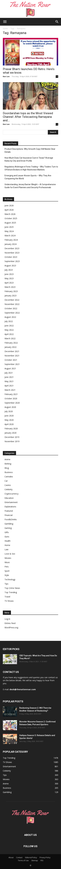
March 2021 (10, 390)
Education (9, 498)
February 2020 (11, 428)
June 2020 (9, 415)
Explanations (10, 506)
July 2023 (9, 269)
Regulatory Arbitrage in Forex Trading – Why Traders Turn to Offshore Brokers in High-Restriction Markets (31, 168)
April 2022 (9, 334)
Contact (19, 857)
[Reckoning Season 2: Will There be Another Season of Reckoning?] (10, 711)
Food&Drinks (11, 519)
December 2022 (12, 299)
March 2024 (10, 235)
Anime (7, 459)
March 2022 (10, 338)
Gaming (8, 528)
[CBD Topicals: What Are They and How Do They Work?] (10, 659)
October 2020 (11, 398)
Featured (9, 510)
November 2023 (12, 252)
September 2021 (12, 364)
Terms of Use (23, 860)
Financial (8, 515)
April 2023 (9, 282)
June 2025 (9, 227)
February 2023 (11, 291)
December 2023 (12, 248)
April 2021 (9, 385)
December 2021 (12, 351)
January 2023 (10, 295)
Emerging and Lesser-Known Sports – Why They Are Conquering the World (28, 177)
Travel (7, 596)
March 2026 (10, 214)
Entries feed (10, 623)
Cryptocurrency (11, 493)
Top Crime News (12, 588)
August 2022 (10, 317)
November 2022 (12, 304)
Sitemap (34, 860)
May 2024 (9, 231)
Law (6, 549)
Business (9, 472)
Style (7, 575)
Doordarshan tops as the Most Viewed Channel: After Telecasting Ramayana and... (28, 117)
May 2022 (9, 330)
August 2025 (10, 222)
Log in (7, 619)
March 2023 (10, 287)
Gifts (7, 532)
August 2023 (10, 265)
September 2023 (12, 261)
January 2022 (10, 347)
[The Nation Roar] (30, 9)
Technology (10, 579)
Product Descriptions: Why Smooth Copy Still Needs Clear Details (30, 150)
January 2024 (10, 244)
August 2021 (10, 368)
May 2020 (9, 420)
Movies (8, 558)
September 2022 (12, 312)
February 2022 (11, 342)
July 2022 (9, 321)
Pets (7, 566)
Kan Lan (6, 76)
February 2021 (11, 394)
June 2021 (9, 377)
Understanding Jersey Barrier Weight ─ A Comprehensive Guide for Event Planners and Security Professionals (30, 186)
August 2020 (10, 407)
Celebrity (8, 489)
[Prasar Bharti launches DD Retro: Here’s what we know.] (30, 51)
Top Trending (11, 592)
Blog (7, 468)
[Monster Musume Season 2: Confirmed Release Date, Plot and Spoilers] (10, 725)
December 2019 (12, 437)
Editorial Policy (31, 857)
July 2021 (9, 372)
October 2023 (11, 257)
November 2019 (12, 441)
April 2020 (9, 424)
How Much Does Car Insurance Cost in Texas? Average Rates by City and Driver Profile (29, 159)
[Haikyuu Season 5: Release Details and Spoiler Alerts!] (10, 739)
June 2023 (9, 274)
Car (6, 480)
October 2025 (11, 218)
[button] (4, 22)
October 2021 (11, 360)
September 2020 (12, 402)
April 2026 (9, 209)
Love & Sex (10, 553)
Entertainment (11, 502)
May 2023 (9, 278)
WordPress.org (11, 627)
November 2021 (12, 355)
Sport (7, 571)
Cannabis (9, 476)
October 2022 (11, 308)
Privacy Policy (45, 857)
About (11, 857)
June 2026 (9, 205)
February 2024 (11, 239)
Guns (7, 536)
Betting (8, 463)
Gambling (9, 523)
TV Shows (9, 601)
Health (7, 540)
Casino (8, 485)
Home (5, 28)
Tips (6, 583)
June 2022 (9, 325)
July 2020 (9, 411)
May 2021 (9, 381)
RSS (42, 860)
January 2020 (10, 432)
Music (7, 562)
